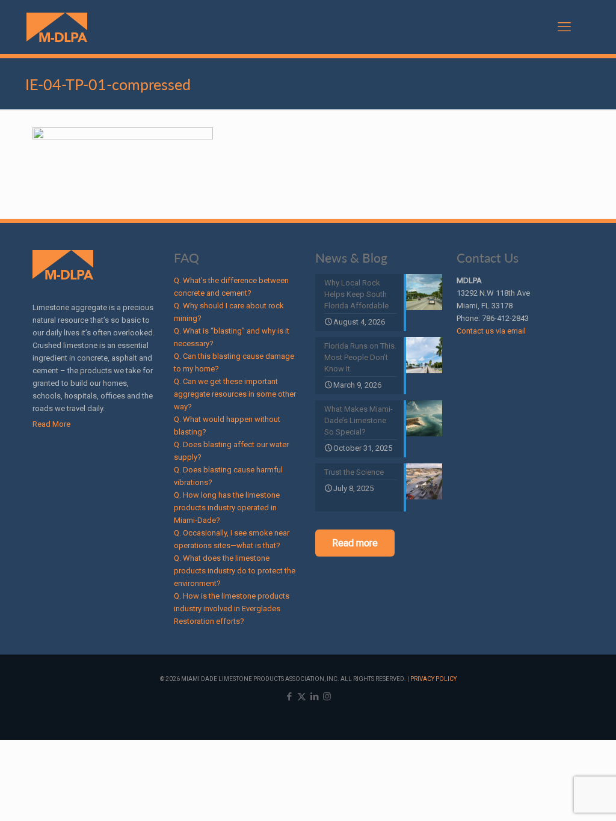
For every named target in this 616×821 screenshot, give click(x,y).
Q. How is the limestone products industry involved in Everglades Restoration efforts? (231, 608)
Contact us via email (491, 330)
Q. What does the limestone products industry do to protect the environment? (234, 571)
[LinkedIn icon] (314, 696)
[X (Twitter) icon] (301, 696)
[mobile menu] (564, 27)
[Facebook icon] (289, 696)
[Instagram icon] (326, 696)
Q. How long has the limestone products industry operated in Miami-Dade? (227, 507)
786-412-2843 (505, 318)
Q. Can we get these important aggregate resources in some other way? (235, 394)
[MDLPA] (56, 27)
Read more (355, 543)
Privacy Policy (433, 679)
